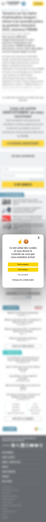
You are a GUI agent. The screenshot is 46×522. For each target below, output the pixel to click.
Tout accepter (23, 264)
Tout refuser (23, 270)
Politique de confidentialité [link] (23, 280)
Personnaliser (23, 275)
